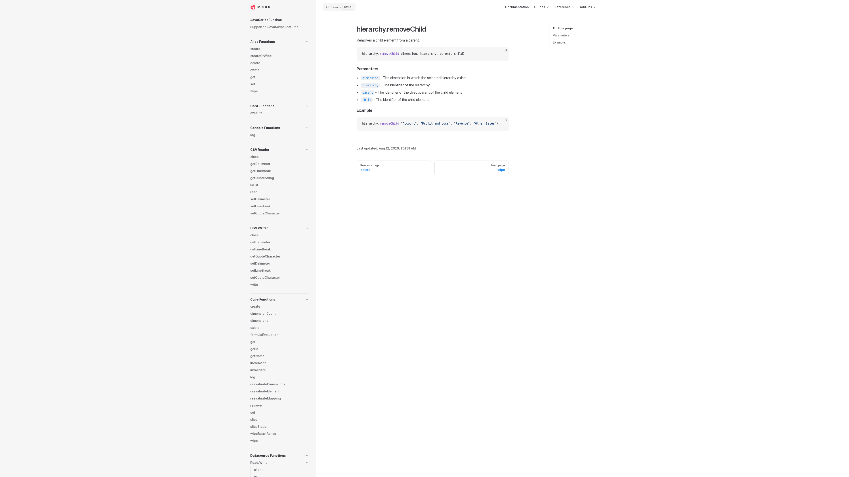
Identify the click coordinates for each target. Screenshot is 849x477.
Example (559, 42)
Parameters (561, 35)
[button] (279, 19)
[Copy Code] (501, 53)
